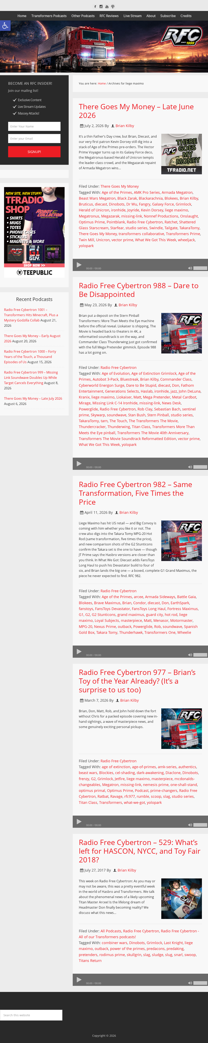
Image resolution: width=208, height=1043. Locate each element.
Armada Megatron (177, 192)
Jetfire (120, 778)
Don (175, 385)
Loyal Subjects (107, 620)
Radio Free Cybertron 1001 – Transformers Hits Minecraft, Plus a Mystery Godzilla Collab (31, 314)
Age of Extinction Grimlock (154, 373)
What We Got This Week (155, 239)
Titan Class (141, 426)
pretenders (88, 954)
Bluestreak (129, 379)
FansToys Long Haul (149, 608)
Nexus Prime (105, 626)
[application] (140, 265)
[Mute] (190, 268)
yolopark (86, 245)
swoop (190, 954)
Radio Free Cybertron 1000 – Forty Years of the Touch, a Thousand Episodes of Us (30, 356)
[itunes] (112, 6)
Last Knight (173, 942)
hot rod (171, 614)
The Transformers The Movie (153, 420)
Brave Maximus (107, 602)
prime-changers (163, 790)
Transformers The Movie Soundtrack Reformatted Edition (127, 438)
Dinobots (117, 204)
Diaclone (173, 772)
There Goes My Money (120, 186)
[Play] (79, 265)
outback (124, 626)
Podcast (141, 790)
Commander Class (176, 379)
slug (168, 954)
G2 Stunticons (104, 614)
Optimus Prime (92, 222)
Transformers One (160, 632)
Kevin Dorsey (152, 210)
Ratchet (171, 222)
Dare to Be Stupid (141, 385)
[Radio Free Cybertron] (104, 47)
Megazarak (110, 216)
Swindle (156, 227)
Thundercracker (92, 426)
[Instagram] (101, 6)
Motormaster (181, 620)
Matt (137, 397)
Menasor (160, 620)
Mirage (85, 402)
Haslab (147, 391)
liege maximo (176, 210)
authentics (187, 766)
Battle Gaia (186, 596)
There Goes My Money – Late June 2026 (136, 111)
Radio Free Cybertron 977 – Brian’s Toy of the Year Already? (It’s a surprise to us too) (137, 681)
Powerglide (88, 409)
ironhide (118, 210)
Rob (157, 626)
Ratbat (103, 796)
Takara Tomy (106, 632)
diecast (101, 204)
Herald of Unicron (94, 210)
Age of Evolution (116, 373)
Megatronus (89, 216)
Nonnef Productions (161, 216)
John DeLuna (189, 391)
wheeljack (186, 239)
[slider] (200, 268)
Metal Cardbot (184, 397)
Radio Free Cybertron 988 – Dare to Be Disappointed (139, 290)
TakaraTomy (189, 227)
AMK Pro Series (147, 192)
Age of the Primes (117, 192)
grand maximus (130, 614)
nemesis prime (156, 784)
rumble (143, 796)
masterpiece (131, 620)
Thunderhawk (131, 632)
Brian (126, 602)
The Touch (118, 420)
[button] (5, 25)
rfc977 (129, 796)
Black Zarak (127, 198)
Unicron (103, 239)
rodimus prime (112, 954)
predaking (175, 948)
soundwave (116, 414)
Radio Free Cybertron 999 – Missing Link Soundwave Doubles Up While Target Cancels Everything (31, 377)
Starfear (117, 227)
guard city (154, 614)
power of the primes (127, 948)
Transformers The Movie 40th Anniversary (152, 432)
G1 (81, 614)
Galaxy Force (163, 204)
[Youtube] (106, 6)
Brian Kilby (189, 198)
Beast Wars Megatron (97, 198)
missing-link (131, 216)
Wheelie (184, 632)
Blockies (106, 772)
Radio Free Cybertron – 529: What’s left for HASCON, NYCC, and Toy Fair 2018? (139, 851)
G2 (87, 614)
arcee (138, 596)
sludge (157, 954)
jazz (174, 391)
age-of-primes (144, 766)
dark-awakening (150, 772)
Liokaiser (124, 397)
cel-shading (125, 772)
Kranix (84, 397)
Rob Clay (145, 409)
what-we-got (134, 802)
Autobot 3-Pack (105, 379)
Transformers (110, 802)
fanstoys (86, 608)
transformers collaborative (141, 233)
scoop (156, 796)
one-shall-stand (183, 784)
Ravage (116, 796)
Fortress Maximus (182, 608)
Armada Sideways (160, 596)
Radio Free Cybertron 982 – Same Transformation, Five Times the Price (135, 493)
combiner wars (114, 942)
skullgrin (134, 954)
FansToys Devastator (112, 608)
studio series (136, 227)
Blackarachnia (151, 198)
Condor (139, 602)
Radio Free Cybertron (145, 222)
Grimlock (183, 204)
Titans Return (90, 960)
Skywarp (98, 414)
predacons (156, 948)
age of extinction (116, 766)
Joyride (133, 210)
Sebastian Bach (167, 409)
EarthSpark (180, 602)
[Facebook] (95, 6)
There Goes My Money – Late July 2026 (33, 398)
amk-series (167, 766)
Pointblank (116, 222)
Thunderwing (118, 426)
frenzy (84, 778)
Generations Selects (122, 391)
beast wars (88, 772)
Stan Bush (136, 414)
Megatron (110, 784)
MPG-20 (85, 626)
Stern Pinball (158, 414)
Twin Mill (86, 239)
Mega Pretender (156, 397)
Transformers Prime (183, 233)
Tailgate (171, 227)
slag (166, 796)
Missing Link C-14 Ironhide (115, 402)
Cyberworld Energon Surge (101, 385)
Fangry (144, 204)
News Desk (171, 402)
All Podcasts (111, 930)
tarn (104, 420)
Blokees (171, 198)
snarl (178, 954)
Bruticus (86, 204)
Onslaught (189, 216)
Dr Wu (131, 204)
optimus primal (92, 790)
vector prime (122, 239)
